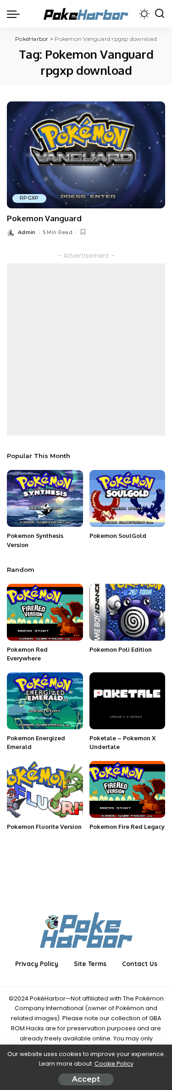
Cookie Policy (113, 1064)
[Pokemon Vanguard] (86, 154)
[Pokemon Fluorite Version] (45, 789)
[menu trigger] (15, 14)
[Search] (159, 14)
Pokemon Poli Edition (120, 649)
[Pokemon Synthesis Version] (45, 498)
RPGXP (29, 198)
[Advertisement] (86, 349)
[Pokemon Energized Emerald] (45, 700)
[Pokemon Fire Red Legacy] (127, 789)
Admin (27, 232)
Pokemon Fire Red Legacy (127, 826)
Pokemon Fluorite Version (44, 826)
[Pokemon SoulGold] (127, 498)
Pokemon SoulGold (117, 535)
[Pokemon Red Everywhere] (45, 612)
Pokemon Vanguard (44, 218)
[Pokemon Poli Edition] (127, 612)
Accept (86, 1079)
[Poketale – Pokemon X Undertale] (127, 700)
